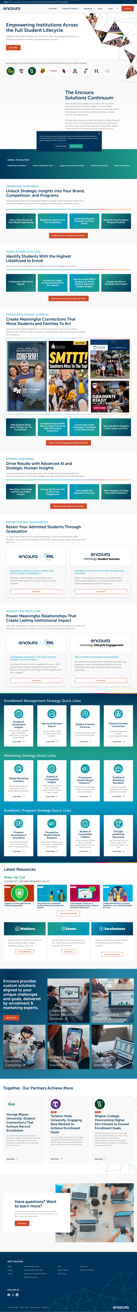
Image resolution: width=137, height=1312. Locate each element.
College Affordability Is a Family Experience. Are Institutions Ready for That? (117, 905)
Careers (10, 1270)
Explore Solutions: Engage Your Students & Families (68, 443)
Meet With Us (11, 1018)
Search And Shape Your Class (33, 1270)
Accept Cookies (76, 146)
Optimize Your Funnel (99, 166)
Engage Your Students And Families (35, 1273)
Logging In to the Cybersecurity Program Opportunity (17, 904)
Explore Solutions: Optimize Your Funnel (68, 506)
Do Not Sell (45, 1307)
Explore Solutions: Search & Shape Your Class (68, 298)
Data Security (62, 1273)
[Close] (99, 133)
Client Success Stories (87, 1270)
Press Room (84, 1266)
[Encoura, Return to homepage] (12, 8)
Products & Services (70, 8)
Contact (128, 8)
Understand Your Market (17, 166)
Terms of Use (24, 1307)
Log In (60, 1266)
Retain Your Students (122, 166)
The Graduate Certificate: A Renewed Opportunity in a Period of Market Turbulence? (84, 905)
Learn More (64, 2)
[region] (69, 141)
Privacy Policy (35, 1307)
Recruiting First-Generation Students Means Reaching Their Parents (50, 905)
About (100, 8)
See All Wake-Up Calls (68, 913)
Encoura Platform (63, 1270)
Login (110, 8)
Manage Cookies (61, 146)
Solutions (53, 8)
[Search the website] (117, 8)
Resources (88, 8)
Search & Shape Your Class (43, 166)
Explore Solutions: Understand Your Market (68, 235)
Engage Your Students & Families (72, 166)
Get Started (22, 1223)
